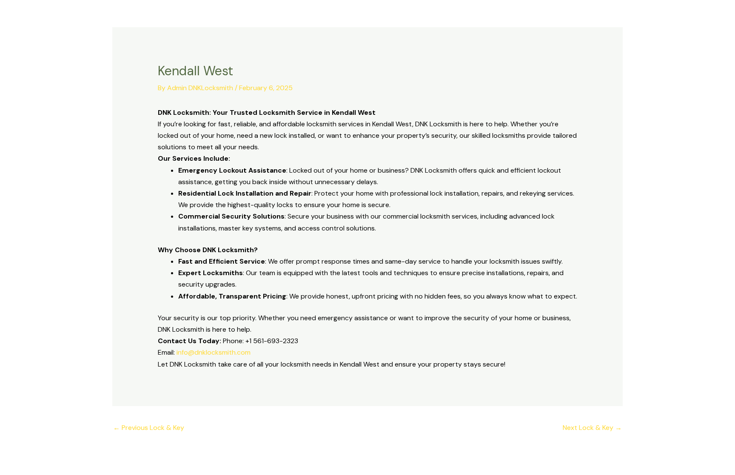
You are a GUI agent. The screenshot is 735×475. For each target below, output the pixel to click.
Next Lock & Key (592, 427)
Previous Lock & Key (148, 427)
